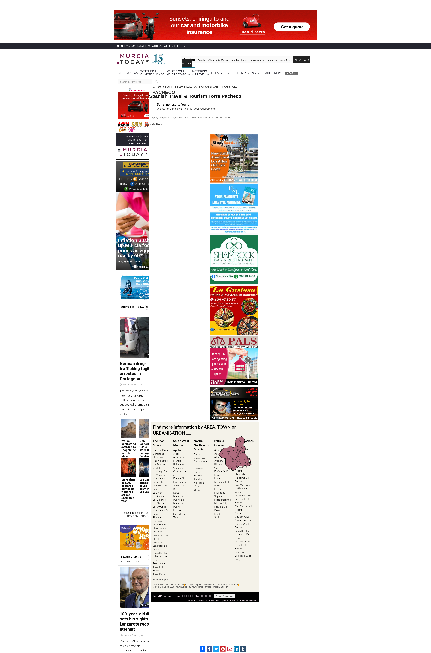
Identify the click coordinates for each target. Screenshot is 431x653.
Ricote (217, 511)
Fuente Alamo (180, 476)
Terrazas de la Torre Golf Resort (160, 565)
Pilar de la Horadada (158, 517)
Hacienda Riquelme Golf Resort (222, 480)
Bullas (197, 452)
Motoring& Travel (184, 71)
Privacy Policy (215, 598)
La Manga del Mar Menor (160, 474)
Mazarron (178, 494)
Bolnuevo (178, 462)
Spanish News (244, 71)
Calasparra (199, 455)
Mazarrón (266, 59)
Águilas (200, 59)
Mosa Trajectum (223, 497)
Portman (157, 529)
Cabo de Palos (160, 448)
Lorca (239, 59)
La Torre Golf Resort (160, 485)
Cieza (197, 470)
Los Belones (159, 497)
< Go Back (156, 122)
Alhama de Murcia (215, 59)
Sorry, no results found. (173, 102)
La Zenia (239, 550)
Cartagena (158, 451)
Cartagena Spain (193, 582)
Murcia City (220, 501)
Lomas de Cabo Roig (243, 555)
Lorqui (217, 487)
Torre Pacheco (160, 572)
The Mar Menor (158, 441)
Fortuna (198, 473)
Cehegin (198, 466)
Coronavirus (208, 582)
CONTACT (129, 46)
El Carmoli (158, 455)
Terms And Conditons (197, 598)
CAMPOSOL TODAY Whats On (168, 582)
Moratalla (199, 480)
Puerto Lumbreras (179, 506)
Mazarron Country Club (242, 512)
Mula (196, 484)
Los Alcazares (160, 494)
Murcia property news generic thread (193, 585)
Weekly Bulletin (220, 585)
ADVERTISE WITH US (146, 46)
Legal (225, 598)
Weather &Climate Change (145, 71)
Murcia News (125, 71)
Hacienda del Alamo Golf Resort (180, 483)
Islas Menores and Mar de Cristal (160, 462)
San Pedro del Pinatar (160, 545)
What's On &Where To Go (164, 71)
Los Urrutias (159, 504)
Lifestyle (199, 71)
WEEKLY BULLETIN (166, 46)
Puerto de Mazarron (178, 499)
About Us (234, 598)
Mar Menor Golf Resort (161, 510)
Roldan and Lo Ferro (160, 534)
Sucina (217, 515)
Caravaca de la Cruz (201, 461)
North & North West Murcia (202, 443)
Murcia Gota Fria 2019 (163, 585)
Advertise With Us (248, 598)
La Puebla (158, 480)
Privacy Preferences (224, 593)
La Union (157, 490)
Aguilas (177, 448)
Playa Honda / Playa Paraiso (160, 524)
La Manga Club (161, 469)
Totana (176, 515)
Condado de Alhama (179, 471)
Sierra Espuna (180, 511)
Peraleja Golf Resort (221, 506)
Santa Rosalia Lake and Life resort (160, 554)
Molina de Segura (219, 492)
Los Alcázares (251, 59)
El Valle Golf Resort (221, 471)
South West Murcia (181, 441)
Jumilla (230, 59)
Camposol (178, 465)
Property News (220, 71)
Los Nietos (158, 501)
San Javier (278, 59)
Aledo (176, 451)
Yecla (197, 487)
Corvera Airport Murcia (227, 582)
